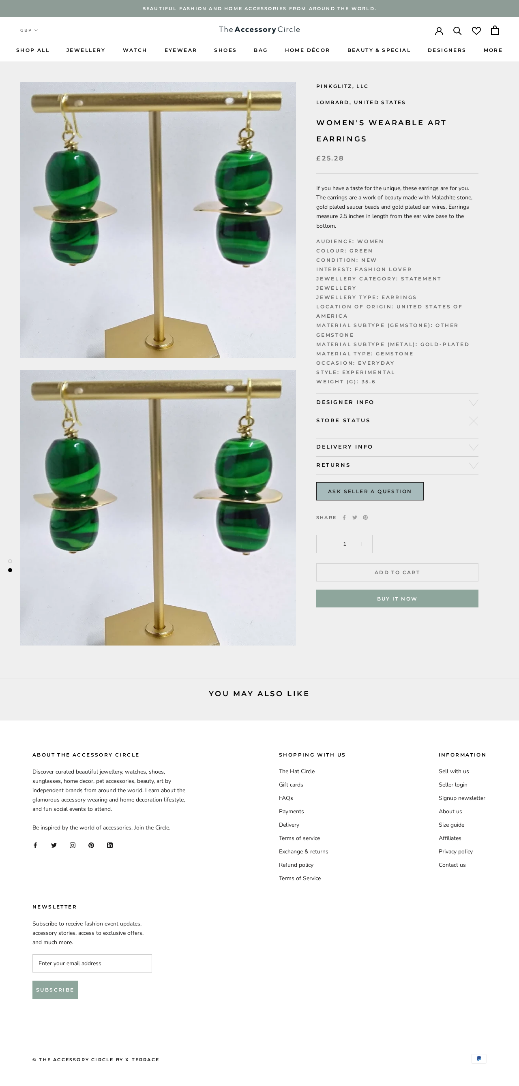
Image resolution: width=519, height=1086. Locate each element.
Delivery (289, 825)
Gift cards (291, 785)
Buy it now (397, 599)
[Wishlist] (476, 30)
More (493, 50)
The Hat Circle (297, 771)
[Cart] (495, 30)
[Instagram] (72, 845)
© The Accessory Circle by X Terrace (95, 1059)
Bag (261, 50)
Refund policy (296, 865)
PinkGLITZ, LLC (342, 86)
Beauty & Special (379, 50)
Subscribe (55, 990)
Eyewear (181, 50)
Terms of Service (300, 878)
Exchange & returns (303, 851)
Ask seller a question (370, 491)
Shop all (32, 50)
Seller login (453, 785)
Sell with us (454, 771)
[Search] (457, 30)
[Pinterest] (365, 517)
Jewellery (86, 50)
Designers (447, 50)
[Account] (439, 30)
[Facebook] (344, 517)
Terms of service (299, 838)
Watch (135, 50)
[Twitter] (354, 517)
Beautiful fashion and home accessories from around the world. (259, 8)
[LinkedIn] (110, 845)
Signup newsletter (462, 798)
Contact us (452, 865)
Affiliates (450, 838)
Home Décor (307, 50)
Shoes (225, 50)
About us (450, 811)
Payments (291, 811)
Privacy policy (456, 851)
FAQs (286, 798)
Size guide (451, 825)
